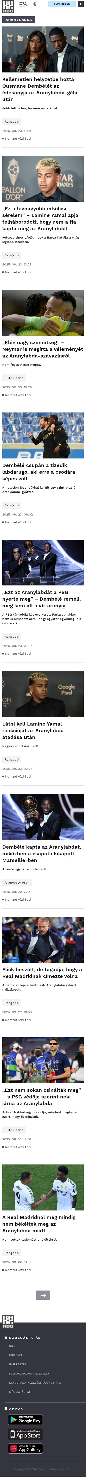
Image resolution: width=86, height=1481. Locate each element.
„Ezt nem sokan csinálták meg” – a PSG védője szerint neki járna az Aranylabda (41, 1096)
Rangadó (12, 121)
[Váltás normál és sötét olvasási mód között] (35, 4)
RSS (12, 1346)
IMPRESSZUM (18, 1364)
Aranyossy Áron (17, 882)
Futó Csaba (14, 378)
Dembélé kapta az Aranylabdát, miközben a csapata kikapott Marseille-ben (41, 853)
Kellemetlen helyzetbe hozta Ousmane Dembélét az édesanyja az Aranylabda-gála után (40, 89)
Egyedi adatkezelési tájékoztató (35, 1382)
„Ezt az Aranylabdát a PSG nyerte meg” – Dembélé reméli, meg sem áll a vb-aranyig (41, 598)
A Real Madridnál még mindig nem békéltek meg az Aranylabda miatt (38, 1223)
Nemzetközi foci (18, 138)
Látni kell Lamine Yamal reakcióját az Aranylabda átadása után (33, 730)
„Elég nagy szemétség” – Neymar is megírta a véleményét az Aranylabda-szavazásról (42, 349)
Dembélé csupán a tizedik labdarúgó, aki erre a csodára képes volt (38, 471)
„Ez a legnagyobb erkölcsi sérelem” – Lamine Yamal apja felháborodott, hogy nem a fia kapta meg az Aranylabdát (40, 218)
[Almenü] (23, 4)
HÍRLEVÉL (16, 1355)
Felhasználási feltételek (29, 1373)
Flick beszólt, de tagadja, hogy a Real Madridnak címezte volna (42, 973)
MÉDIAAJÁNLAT (19, 1392)
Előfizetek (62, 4)
